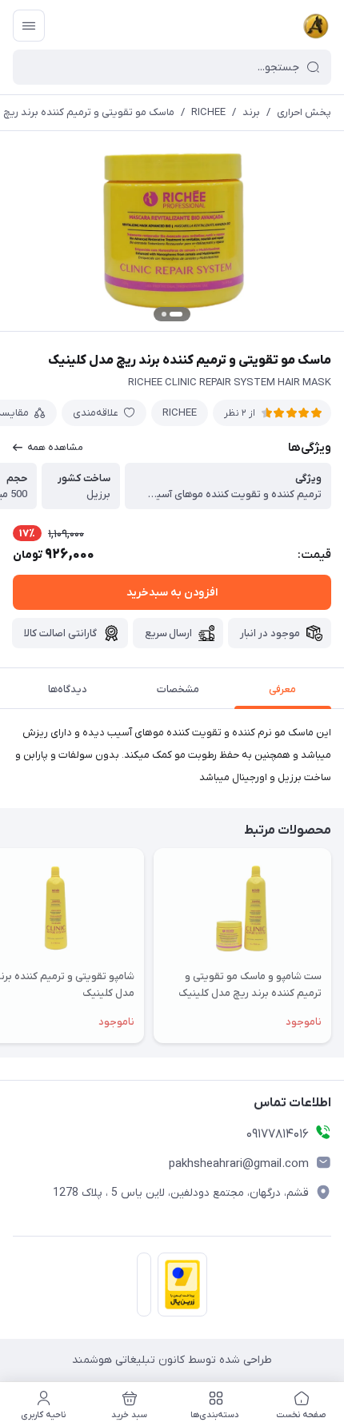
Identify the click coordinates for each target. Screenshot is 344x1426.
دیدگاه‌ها (67, 689)
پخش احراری (304, 112)
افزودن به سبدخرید (172, 592)
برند (251, 112)
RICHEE (208, 112)
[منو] (29, 26)
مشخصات (178, 689)
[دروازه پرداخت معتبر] (179, 1288)
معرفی (282, 689)
